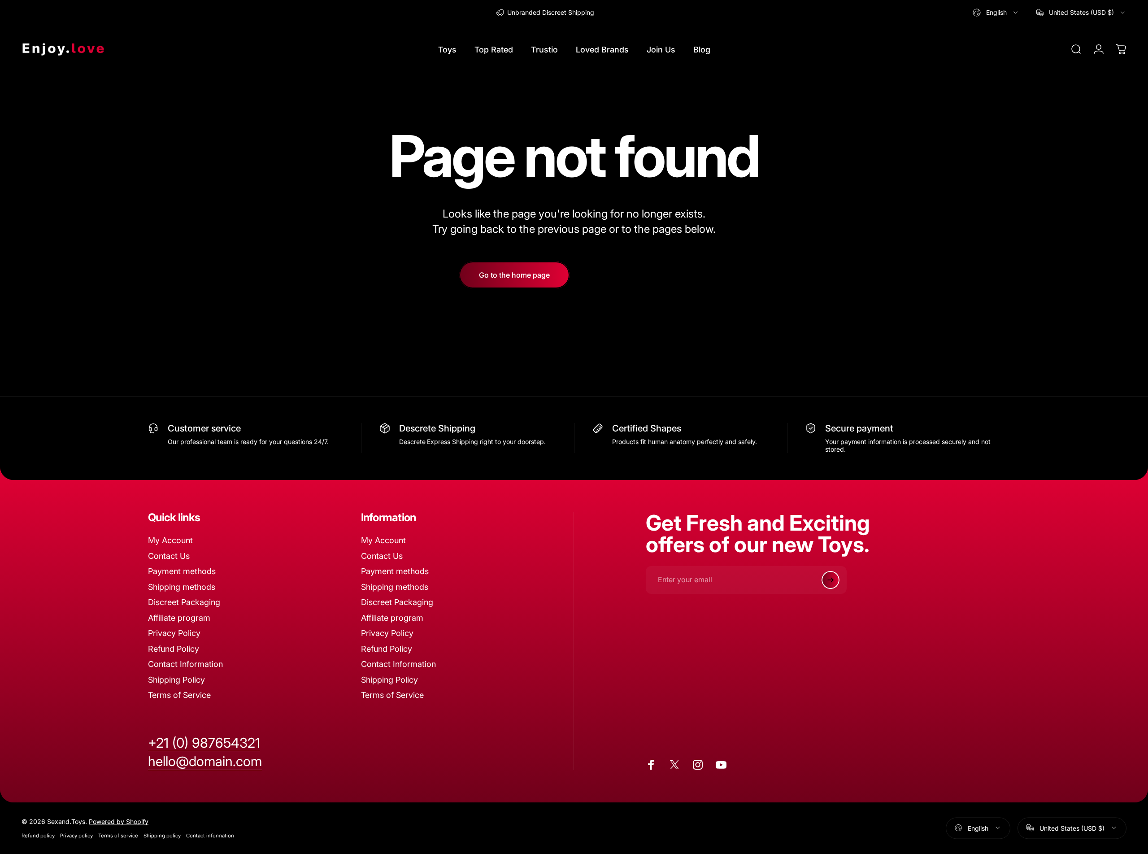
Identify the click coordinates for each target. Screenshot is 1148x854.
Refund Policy (173, 649)
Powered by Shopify (118, 821)
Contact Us (169, 556)
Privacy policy (76, 835)
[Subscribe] (830, 580)
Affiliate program (179, 618)
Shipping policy (162, 835)
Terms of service (118, 835)
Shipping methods (181, 587)
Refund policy (38, 835)
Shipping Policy (176, 679)
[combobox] (996, 12)
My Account (170, 540)
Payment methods (182, 571)
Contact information (210, 835)
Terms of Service (179, 695)
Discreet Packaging (184, 602)
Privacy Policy (174, 633)
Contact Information (185, 664)
